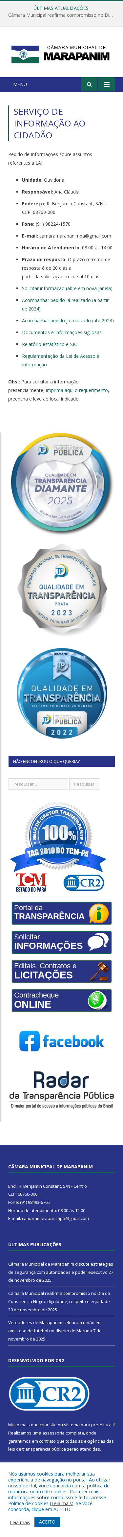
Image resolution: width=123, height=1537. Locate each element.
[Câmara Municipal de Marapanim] (61, 53)
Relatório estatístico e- (49, 344)
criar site (48, 1425)
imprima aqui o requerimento (77, 390)
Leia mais (61, 1503)
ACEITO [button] (47, 1522)
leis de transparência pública (37, 1449)
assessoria (53, 1433)
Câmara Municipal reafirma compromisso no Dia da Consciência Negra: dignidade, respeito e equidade (63, 15)
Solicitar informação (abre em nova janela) (67, 288)
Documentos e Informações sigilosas (62, 332)
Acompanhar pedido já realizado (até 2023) (68, 320)
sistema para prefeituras (89, 1425)
